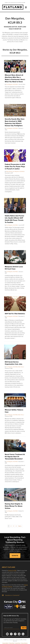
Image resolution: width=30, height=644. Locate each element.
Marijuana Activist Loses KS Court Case (14, 267)
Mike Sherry (21, 366)
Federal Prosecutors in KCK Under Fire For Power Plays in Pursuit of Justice (15, 166)
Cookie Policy (17, 643)
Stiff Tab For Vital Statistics (15, 313)
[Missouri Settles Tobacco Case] (15, 400)
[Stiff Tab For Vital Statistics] (15, 303)
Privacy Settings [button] (5, 643)
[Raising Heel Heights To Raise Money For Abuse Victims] (15, 494)
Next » (20, 526)
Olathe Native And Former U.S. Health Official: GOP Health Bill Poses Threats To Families (14, 219)
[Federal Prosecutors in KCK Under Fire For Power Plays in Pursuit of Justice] (15, 155)
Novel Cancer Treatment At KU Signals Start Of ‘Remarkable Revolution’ (15, 456)
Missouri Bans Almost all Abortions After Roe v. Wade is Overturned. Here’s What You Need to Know (15, 78)
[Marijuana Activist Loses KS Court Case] (15, 257)
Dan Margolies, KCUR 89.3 (12, 84)
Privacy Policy (11, 643)
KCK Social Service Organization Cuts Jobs (13, 363)
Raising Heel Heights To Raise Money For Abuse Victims (13, 506)
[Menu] (26, 7)
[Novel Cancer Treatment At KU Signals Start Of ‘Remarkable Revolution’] (15, 445)
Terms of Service (24, 643)
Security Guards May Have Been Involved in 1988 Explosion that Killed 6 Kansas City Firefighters (14, 122)
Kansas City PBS (12, 570)
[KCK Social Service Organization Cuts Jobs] (15, 352)
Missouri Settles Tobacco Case (14, 411)
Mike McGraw (9, 171)
